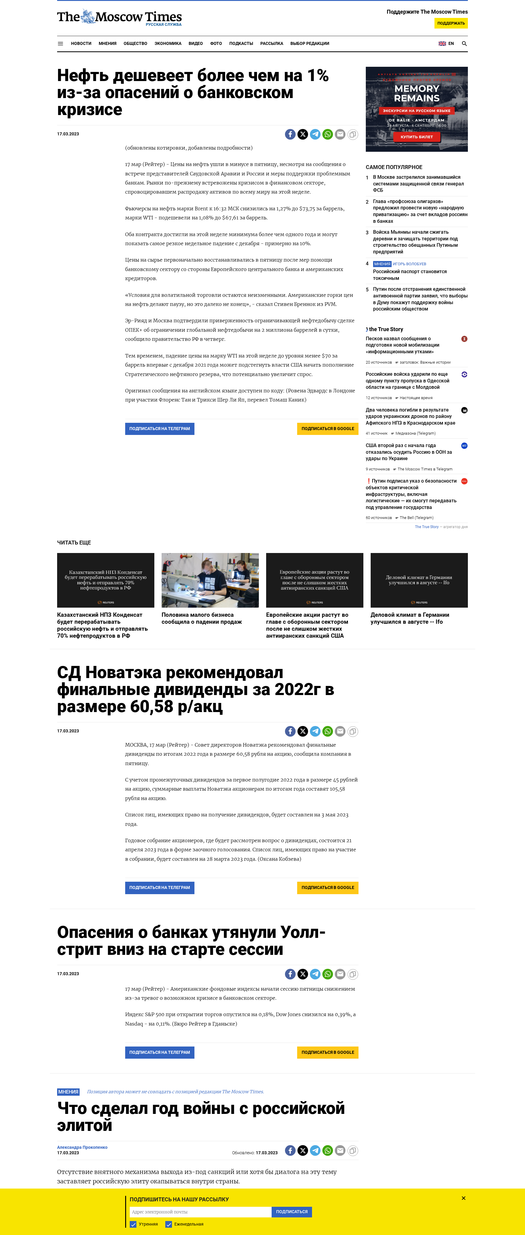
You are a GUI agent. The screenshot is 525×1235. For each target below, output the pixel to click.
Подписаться (262, 653)
